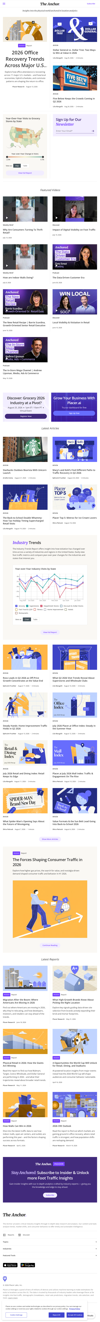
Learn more (13, 1298)
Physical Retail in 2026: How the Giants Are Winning (23, 1064)
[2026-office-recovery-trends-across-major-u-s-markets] (25, 29)
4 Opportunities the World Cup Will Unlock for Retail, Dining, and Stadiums (75, 1064)
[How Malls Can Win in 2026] (25, 1104)
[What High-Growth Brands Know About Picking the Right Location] (75, 978)
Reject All (56, 1315)
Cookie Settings (16, 1315)
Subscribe (91, 3)
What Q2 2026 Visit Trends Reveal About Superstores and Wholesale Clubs (74, 679)
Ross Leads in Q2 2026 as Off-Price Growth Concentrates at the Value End (23, 679)
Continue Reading (50, 945)
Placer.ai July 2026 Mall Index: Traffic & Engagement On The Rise (73, 775)
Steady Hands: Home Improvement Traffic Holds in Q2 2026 (25, 727)
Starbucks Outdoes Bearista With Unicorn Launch (24, 471)
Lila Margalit (58, 58)
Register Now (25, 416)
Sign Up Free (74, 413)
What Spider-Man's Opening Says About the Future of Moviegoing (23, 823)
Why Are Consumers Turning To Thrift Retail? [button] (23, 231)
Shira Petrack (58, 523)
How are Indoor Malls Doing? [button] (18, 277)
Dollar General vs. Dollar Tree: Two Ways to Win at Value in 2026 (74, 51)
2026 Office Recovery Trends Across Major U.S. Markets (25, 58)
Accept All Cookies (75, 1315)
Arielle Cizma (8, 478)
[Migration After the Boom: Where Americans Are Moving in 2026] (25, 978)
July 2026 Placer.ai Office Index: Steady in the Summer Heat (74, 727)
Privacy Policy (74, 1309)
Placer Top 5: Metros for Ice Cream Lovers (75, 517)
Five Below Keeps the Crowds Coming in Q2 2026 (74, 100)
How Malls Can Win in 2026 (17, 1126)
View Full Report (25, 173)
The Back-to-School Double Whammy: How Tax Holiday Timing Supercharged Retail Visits (23, 520)
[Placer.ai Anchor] (50, 4)
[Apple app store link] (10, 1265)
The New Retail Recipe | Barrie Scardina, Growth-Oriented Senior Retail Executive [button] (24, 324)
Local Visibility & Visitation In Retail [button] (71, 322)
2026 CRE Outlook (62, 1126)
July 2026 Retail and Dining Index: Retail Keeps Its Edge (23, 775)
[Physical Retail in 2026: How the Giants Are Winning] (25, 1041)
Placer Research (18, 87)
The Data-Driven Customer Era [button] (68, 277)
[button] (25, 209)
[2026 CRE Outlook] (75, 1104)
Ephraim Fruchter (59, 478)
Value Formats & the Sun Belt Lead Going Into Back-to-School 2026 (74, 823)
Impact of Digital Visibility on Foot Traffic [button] (74, 229)
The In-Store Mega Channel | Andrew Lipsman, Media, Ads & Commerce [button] (22, 372)
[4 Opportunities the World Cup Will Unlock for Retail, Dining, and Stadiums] (75, 1041)
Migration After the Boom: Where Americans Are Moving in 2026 (20, 1001)
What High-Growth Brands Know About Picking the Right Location (73, 1001)
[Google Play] (27, 1265)
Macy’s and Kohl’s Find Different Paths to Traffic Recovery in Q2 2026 (74, 471)
